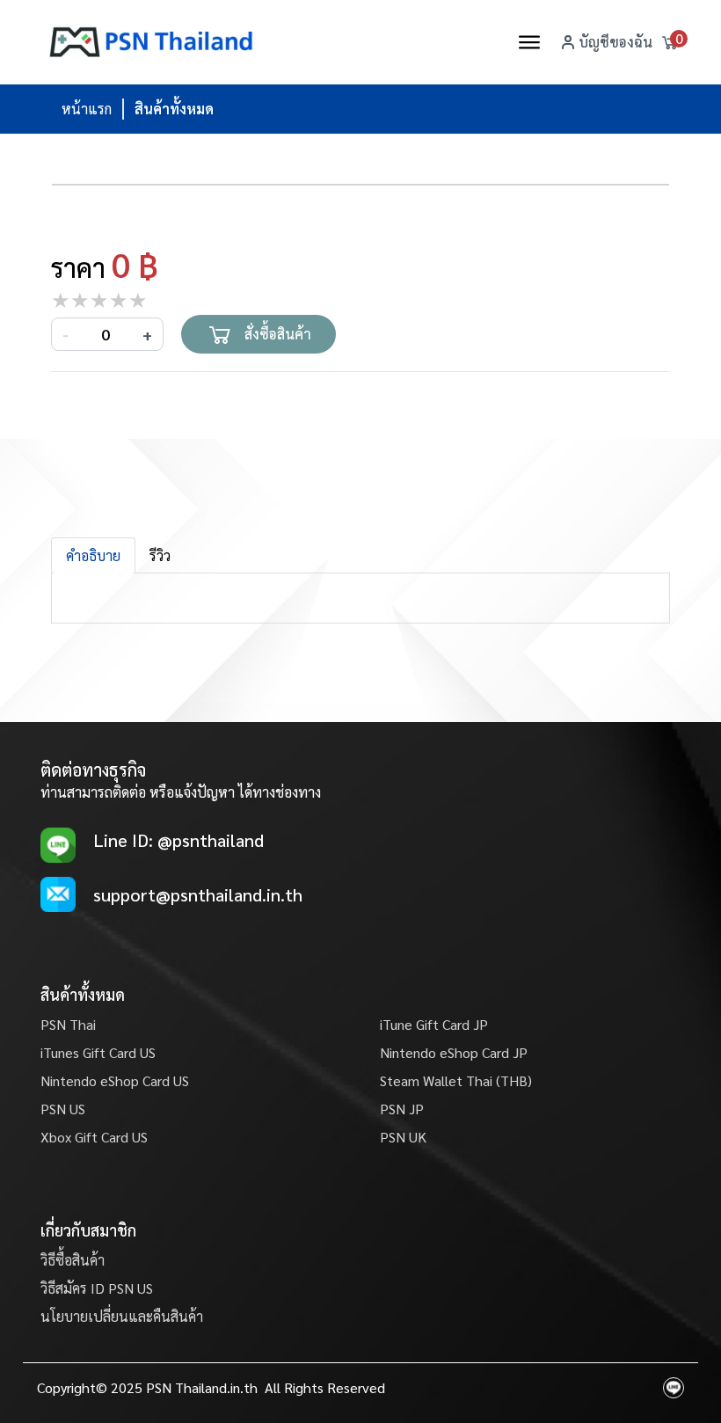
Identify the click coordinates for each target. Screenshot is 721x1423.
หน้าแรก (87, 108)
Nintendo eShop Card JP (454, 1052)
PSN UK (403, 1136)
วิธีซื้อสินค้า (72, 1260)
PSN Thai (68, 1024)
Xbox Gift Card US (94, 1136)
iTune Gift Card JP (434, 1024)
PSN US (62, 1108)
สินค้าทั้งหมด (174, 108)
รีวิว (160, 555)
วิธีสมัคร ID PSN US (96, 1288)
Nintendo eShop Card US (114, 1080)
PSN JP (402, 1108)
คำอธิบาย (93, 555)
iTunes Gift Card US (98, 1052)
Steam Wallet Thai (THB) (456, 1080)
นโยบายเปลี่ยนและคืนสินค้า (121, 1316)
